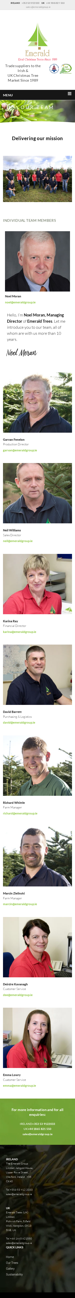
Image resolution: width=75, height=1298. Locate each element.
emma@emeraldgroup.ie (19, 1085)
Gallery (10, 1268)
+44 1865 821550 (21, 1238)
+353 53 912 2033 (21, 1189)
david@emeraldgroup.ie (19, 722)
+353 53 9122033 (43, 1123)
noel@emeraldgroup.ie (20, 302)
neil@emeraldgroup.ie (18, 541)
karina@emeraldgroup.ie (19, 632)
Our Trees (12, 1262)
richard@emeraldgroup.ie (20, 813)
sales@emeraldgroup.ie (38, 7)
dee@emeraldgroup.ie (18, 995)
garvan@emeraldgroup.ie (20, 450)
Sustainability (14, 1274)
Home (10, 1257)
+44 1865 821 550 (39, 1129)
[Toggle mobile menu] (70, 93)
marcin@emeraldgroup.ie (20, 904)
